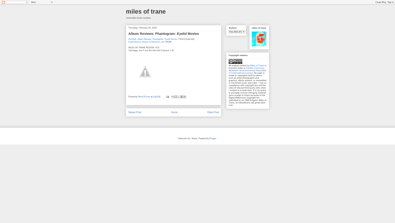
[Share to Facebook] (181, 96)
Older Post (213, 112)
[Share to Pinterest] (184, 96)
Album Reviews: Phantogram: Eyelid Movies (163, 34)
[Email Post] (167, 96)
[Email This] (173, 96)
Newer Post (134, 112)
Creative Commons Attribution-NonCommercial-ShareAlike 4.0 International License (247, 70)
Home (174, 112)
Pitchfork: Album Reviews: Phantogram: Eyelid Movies (152, 39)
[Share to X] (178, 96)
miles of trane (146, 11)
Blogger (213, 138)
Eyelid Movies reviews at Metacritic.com (146, 42)
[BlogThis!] (175, 96)
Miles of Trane (257, 65)
